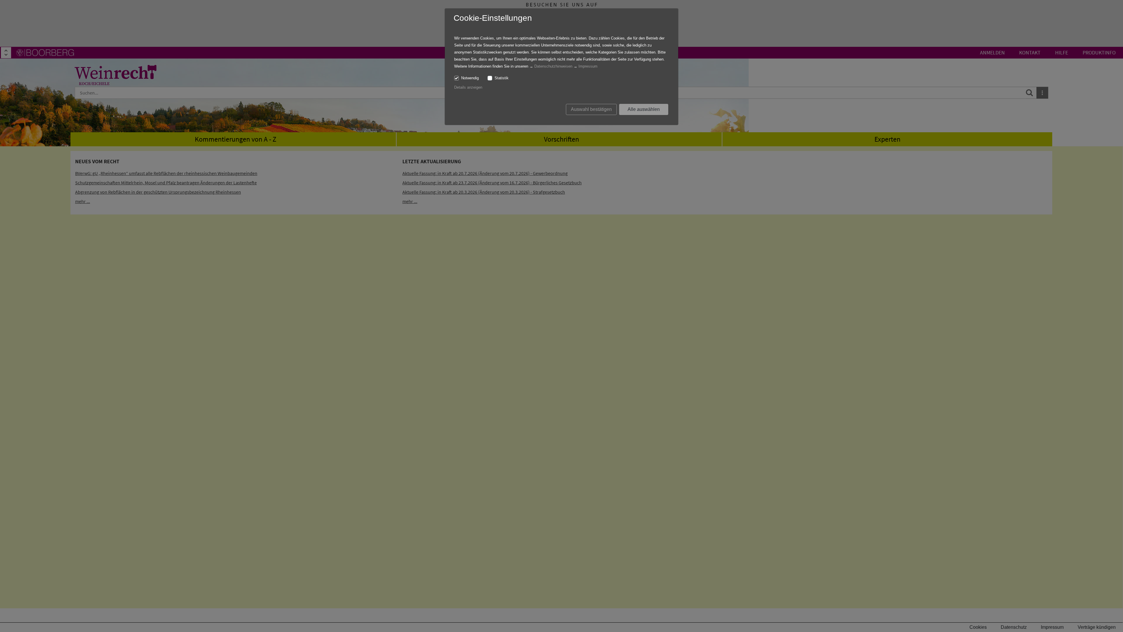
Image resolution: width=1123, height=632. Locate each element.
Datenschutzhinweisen (553, 66)
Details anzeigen (468, 87)
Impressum (587, 66)
